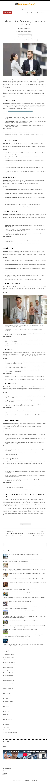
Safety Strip (5, 722)
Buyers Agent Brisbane (8, 667)
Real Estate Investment (8, 719)
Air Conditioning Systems (8, 657)
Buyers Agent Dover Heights (9, 670)
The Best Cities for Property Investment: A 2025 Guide (25, 23)
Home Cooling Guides (8, 701)
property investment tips (32, 40)
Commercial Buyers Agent (9, 680)
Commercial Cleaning (8, 683)
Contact (5, 746)
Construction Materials (8, 688)
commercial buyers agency (26, 31)
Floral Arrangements (7, 693)
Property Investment (25, 524)
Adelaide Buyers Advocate (9, 654)
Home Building (6, 698)
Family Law (5, 691)
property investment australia (24, 35)
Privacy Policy (6, 741)
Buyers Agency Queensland (9, 665)
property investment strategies (24, 38)
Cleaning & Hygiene (7, 678)
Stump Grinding (6, 724)
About (4, 743)
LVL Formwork (6, 709)
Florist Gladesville (7, 696)
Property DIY (6, 714)
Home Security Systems (8, 703)
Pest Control (6, 711)
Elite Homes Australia (20, 780)
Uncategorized (6, 729)
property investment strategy (18, 40)
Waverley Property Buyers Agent (10, 732)
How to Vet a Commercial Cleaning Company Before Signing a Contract (30, 12)
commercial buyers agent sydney (25, 33)
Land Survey (6, 706)
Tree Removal (6, 727)
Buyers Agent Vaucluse (8, 675)
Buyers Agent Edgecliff (8, 672)
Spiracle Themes (33, 780)
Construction (6, 685)
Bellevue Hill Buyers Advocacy (9, 659)
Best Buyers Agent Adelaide (9, 662)
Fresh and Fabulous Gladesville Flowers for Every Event (20, 111)
